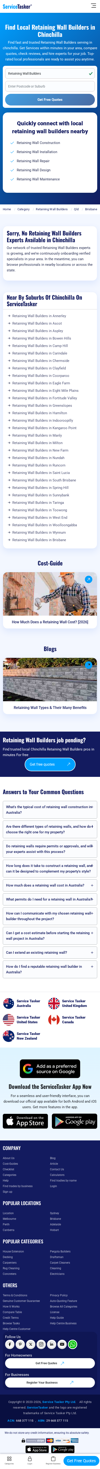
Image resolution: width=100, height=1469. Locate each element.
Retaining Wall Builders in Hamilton (39, 413)
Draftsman (56, 1257)
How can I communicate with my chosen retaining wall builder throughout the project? (48, 916)
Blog (53, 1158)
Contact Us (57, 1169)
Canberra (8, 1230)
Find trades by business (18, 1186)
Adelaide (55, 1224)
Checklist (8, 1169)
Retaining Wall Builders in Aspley (37, 331)
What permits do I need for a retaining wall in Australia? (49, 899)
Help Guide (57, 1317)
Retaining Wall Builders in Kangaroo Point (44, 428)
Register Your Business (42, 1382)
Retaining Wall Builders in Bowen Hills (41, 338)
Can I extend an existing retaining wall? (36, 952)
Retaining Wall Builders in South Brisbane (44, 480)
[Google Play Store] (74, 1121)
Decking (8, 1257)
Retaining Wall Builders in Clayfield (39, 368)
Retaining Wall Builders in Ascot (37, 323)
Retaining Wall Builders (52, 209)
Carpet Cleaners (60, 1262)
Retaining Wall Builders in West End (39, 517)
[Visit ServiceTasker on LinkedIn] (51, 1344)
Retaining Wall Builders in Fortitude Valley (44, 398)
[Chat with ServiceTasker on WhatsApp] (72, 1344)
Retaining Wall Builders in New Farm (40, 450)
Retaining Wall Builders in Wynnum (39, 532)
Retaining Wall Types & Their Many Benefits (50, 707)
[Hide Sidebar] (93, 5)
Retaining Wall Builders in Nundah (38, 458)
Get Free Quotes (47, 1363)
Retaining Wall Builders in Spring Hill (40, 488)
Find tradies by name (63, 1180)
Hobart (54, 1230)
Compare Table (12, 1312)
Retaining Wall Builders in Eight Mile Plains (45, 391)
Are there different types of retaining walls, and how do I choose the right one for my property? (49, 829)
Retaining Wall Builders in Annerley (39, 316)
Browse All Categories (63, 1306)
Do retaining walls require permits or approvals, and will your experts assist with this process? (49, 849)
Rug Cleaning (11, 1268)
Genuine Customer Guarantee (21, 1301)
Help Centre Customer (16, 1329)
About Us (8, 1158)
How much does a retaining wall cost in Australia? (45, 885)
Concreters (9, 1274)
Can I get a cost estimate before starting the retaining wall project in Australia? (48, 936)
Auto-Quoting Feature (63, 1301)
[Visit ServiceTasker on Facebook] (9, 1344)
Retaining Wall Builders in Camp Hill (40, 346)
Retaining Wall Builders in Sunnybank (40, 495)
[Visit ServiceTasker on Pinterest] (20, 1344)
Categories (9, 1175)
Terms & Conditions (15, 1295)
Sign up (7, 1191)
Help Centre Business (63, 1323)
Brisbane (91, 209)
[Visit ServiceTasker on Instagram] (41, 1344)
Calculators (57, 1175)
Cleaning (55, 1268)
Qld (76, 209)
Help (6, 1180)
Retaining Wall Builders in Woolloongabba (44, 525)
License (54, 1312)
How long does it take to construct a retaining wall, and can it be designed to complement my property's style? (49, 868)
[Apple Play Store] (25, 1121)
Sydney (54, 1213)
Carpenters (10, 1262)
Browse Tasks (11, 1323)
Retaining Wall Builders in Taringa (38, 503)
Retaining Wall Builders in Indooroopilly (42, 420)
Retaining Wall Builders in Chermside (40, 361)
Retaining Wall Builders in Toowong (39, 510)
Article (54, 1163)
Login (53, 1186)
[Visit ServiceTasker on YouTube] (62, 1344)
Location (8, 1213)
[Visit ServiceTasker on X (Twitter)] (30, 1344)
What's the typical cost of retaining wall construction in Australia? (49, 810)
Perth (6, 1224)
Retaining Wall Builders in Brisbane (39, 540)
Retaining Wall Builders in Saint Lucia (41, 473)
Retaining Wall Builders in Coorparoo (40, 376)
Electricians (57, 1274)
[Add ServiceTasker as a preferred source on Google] (50, 1068)
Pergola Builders (60, 1251)
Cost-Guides (10, 1163)
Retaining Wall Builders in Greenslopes (42, 405)
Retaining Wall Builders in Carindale (39, 353)
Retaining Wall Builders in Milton (37, 443)
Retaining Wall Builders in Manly (37, 435)
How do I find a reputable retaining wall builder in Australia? (44, 969)
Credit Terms (11, 1317)
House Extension (13, 1251)
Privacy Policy (59, 1295)
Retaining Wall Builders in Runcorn (38, 465)
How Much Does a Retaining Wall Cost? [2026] (50, 622)
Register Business (53, 1464)
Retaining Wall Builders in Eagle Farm (41, 383)
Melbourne (9, 1218)
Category (23, 209)
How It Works (11, 1306)
